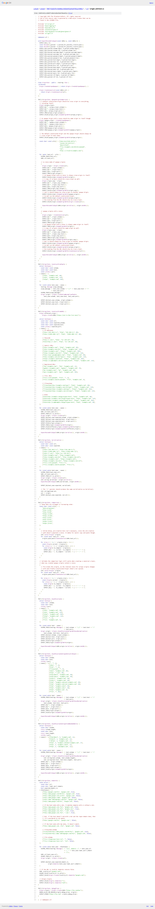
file (70, 13)
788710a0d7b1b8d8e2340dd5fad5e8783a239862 (64, 9)
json (151, 906)
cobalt (36, 9)
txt (147, 906)
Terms (21, 906)
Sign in (151, 3)
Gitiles (11, 906)
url (87, 9)
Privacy (16, 906)
